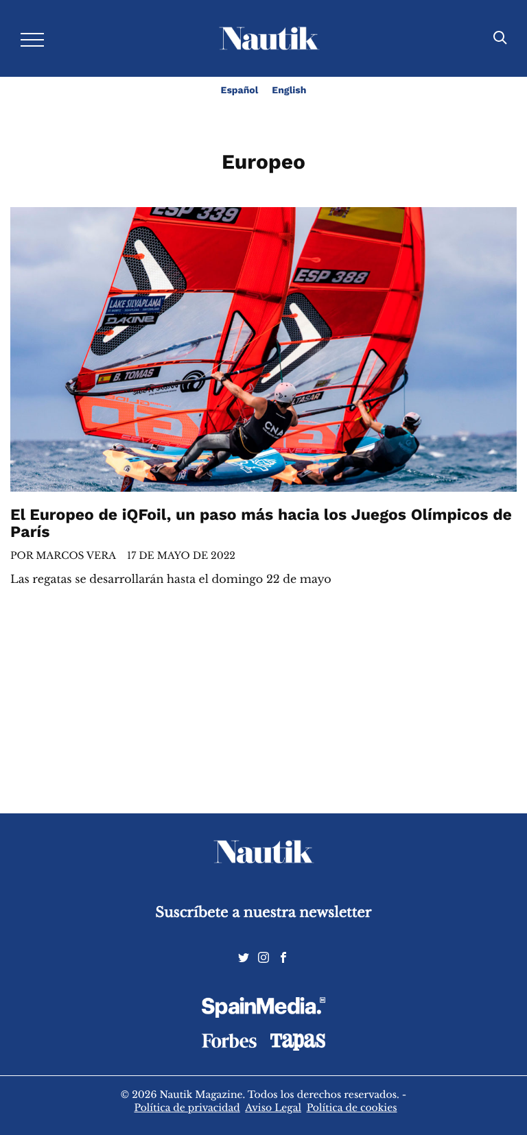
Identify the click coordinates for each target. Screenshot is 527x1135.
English (289, 90)
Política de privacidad (186, 1107)
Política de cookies (352, 1107)
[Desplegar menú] (32, 38)
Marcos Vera (76, 555)
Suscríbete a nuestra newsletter (264, 912)
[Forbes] (229, 1044)
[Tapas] (297, 1047)
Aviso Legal (273, 1107)
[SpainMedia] (263, 1009)
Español (240, 90)
